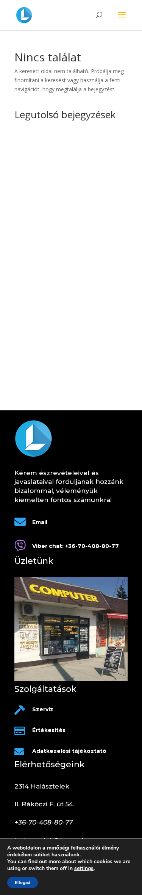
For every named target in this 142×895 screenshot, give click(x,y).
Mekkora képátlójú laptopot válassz (58, 339)
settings (84, 868)
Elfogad (22, 882)
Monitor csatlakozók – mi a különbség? (62, 221)
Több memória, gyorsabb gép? (52, 328)
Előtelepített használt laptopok (51, 362)
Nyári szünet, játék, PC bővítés (51, 351)
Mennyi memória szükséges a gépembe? (64, 254)
